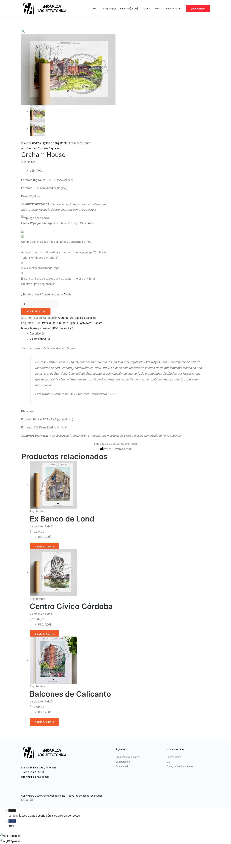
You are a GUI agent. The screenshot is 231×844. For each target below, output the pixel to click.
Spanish (16, 835)
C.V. (168, 761)
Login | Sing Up (109, 8)
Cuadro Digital (67, 323)
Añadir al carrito (35, 311)
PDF (55, 328)
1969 (45, 323)
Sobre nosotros (173, 8)
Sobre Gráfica (174, 757)
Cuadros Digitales (41, 143)
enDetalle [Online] (129, 8)
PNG (70, 328)
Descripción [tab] (37, 333)
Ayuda (67, 294)
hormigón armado (41, 328)
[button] (23, 31)
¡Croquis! (146, 8)
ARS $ (12, 823)
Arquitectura (62, 143)
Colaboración (123, 761)
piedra (63, 328)
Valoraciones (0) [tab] (40, 338)
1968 (37, 323)
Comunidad (122, 766)
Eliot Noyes (84, 323)
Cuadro (53, 323)
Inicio (94, 8)
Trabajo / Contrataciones (180, 766)
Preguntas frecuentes (127, 757)
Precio (158, 8)
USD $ (44, 813)
